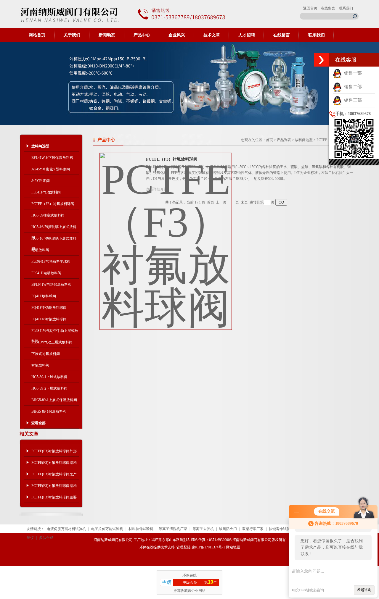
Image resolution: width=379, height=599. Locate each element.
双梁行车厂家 (253, 529)
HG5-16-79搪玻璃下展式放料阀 (53, 240)
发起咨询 (364, 590)
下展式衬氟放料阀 (45, 354)
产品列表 (284, 140)
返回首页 (310, 8)
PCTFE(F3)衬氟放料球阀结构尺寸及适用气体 (54, 464)
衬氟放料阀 (40, 365)
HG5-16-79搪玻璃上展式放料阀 (53, 229)
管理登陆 (183, 547)
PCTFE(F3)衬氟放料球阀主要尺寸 (54, 499)
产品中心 (142, 35)
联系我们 (346, 8)
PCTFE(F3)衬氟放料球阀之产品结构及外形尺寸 (54, 476)
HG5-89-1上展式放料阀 (49, 377)
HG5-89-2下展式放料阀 (49, 388)
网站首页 (37, 35)
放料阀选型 (304, 140)
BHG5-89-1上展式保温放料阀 (54, 400)
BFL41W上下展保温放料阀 (52, 158)
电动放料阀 (40, 250)
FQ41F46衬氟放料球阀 (49, 319)
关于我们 (72, 35)
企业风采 (176, 35)
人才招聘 (246, 35)
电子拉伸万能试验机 (107, 529)
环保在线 (146, 547)
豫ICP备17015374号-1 (208, 547)
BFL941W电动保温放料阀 (51, 284)
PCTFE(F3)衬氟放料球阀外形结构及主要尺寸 (54, 453)
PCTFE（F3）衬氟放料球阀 (52, 204)
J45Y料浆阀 (40, 181)
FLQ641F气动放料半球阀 (50, 261)
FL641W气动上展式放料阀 (52, 342)
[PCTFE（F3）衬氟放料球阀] (166, 236)
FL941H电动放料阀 (46, 273)
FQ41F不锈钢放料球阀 (49, 308)
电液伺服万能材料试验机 (66, 529)
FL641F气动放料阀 (46, 192)
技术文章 (211, 35)
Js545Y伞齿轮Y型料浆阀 (50, 169)
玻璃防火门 (228, 529)
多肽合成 (46, 538)
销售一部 (352, 73)
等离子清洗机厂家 (173, 529)
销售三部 (352, 100)
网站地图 (233, 547)
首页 (269, 140)
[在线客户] (321, 60)
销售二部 (352, 86)
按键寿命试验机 (281, 529)
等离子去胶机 (203, 529)
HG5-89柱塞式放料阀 (48, 215)
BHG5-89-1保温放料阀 (48, 411)
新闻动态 (107, 35)
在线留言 (328, 8)
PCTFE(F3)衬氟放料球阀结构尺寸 (54, 487)
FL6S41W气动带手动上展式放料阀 (54, 332)
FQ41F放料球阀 (43, 296)
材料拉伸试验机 (141, 529)
